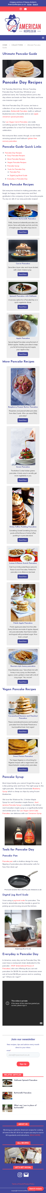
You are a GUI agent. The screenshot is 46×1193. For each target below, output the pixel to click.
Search (35, 4)
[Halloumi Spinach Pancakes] (7, 1083)
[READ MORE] (35, 1135)
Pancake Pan (15, 172)
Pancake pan (7, 861)
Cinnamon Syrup (34, 813)
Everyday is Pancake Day (17, 179)
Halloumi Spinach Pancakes (25, 1080)
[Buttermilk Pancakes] (7, 1095)
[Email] (25, 8)
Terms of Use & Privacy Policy (23, 1184)
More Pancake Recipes (16, 159)
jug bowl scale (19, 900)
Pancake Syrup (13, 166)
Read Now (23, 232)
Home (29, 4)
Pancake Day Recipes (13, 153)
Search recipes (35, 1189)
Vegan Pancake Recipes (16, 162)
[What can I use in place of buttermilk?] (7, 1108)
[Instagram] (21, 8)
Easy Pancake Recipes (16, 155)
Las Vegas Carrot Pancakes (17, 122)
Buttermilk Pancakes (19, 111)
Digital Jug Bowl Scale (18, 175)
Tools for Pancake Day (16, 169)
